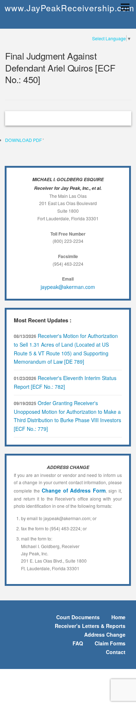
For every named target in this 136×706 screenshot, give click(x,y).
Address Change (104, 634)
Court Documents (78, 617)
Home (118, 617)
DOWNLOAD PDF (24, 140)
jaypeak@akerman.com (68, 286)
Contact (115, 652)
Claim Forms (110, 643)
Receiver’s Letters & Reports (90, 625)
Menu (124, 7)
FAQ (78, 643)
